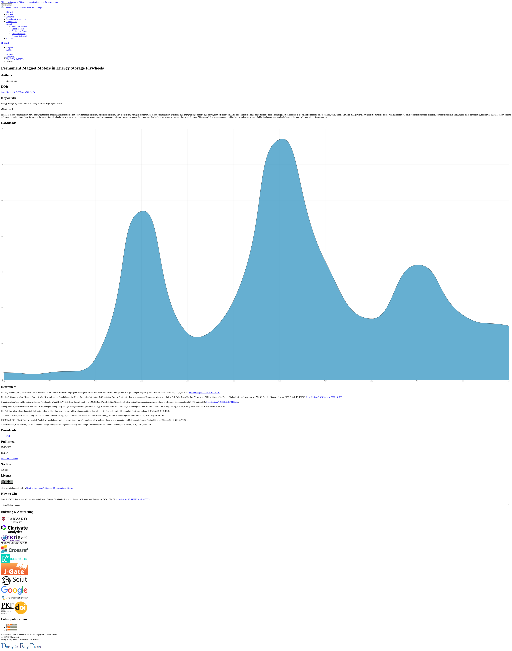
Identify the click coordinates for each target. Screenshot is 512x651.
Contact (9, 38)
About (9, 24)
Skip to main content (9, 2)
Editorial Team (18, 29)
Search (6, 43)
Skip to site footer (52, 2)
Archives (10, 17)
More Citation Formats (11, 505)
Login (8, 50)
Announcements (18, 33)
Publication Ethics (19, 31)
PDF (8, 436)
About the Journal (19, 26)
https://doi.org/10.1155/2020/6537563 (204, 392)
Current (9, 14)
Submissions (11, 21)
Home (9, 54)
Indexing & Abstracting (16, 19)
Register (9, 47)
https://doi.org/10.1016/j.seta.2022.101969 (324, 397)
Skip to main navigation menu (31, 2)
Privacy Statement (19, 36)
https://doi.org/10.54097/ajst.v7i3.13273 (18, 92)
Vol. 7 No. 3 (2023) (14, 59)
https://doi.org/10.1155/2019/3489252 (222, 402)
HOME (9, 12)
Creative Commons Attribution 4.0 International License (49, 488)
